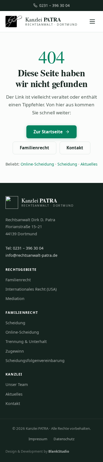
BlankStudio (58, 451)
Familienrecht (34, 147)
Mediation (14, 298)
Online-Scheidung (37, 164)
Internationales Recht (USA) (31, 289)
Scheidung (67, 164)
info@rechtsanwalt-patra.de (31, 255)
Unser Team (16, 384)
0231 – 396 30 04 (54, 5)
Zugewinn (14, 351)
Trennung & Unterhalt (26, 341)
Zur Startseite (48, 131)
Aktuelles (89, 164)
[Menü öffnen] (92, 21)
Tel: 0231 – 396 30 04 (24, 248)
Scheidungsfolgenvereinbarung (35, 360)
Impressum (38, 438)
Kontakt (74, 147)
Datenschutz (64, 438)
